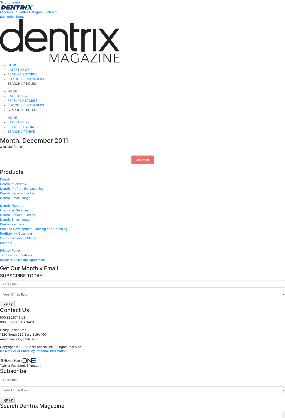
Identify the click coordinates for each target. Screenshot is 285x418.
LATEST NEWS (18, 70)
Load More (142, 159)
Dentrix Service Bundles (17, 193)
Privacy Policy (10, 250)
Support (6, 243)
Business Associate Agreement (22, 260)
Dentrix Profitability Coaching (22, 189)
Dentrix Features (12, 206)
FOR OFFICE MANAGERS (26, 79)
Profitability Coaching (16, 233)
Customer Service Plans (17, 238)
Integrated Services (14, 210)
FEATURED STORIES (23, 74)
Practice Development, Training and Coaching (33, 229)
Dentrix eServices (13, 184)
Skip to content (11, 2)
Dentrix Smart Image (15, 198)
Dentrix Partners (12, 224)
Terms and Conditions (16, 255)
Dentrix (5, 179)
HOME (12, 65)
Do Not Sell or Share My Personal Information (33, 351)
